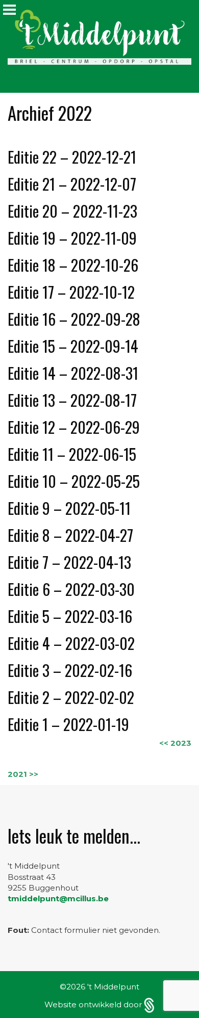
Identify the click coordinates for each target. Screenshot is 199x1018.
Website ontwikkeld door (94, 1004)
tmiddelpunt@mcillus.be (58, 898)
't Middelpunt (113, 986)
